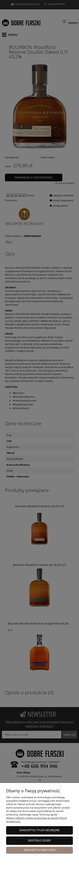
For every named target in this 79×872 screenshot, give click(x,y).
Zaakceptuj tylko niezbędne (39, 830)
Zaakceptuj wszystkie (40, 850)
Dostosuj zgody (39, 840)
